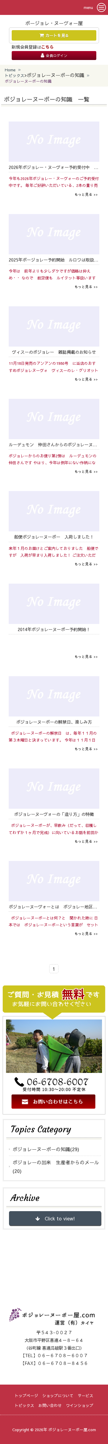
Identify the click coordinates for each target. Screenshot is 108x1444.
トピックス (14, 75)
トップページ (26, 1395)
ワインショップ (79, 1405)
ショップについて (58, 1395)
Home (10, 69)
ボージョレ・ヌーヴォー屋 (54, 23)
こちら (47, 47)
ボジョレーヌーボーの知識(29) (46, 1149)
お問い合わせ (50, 1405)
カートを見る (57, 35)
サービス (85, 1395)
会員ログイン (57, 55)
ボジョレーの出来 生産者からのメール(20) (56, 1166)
